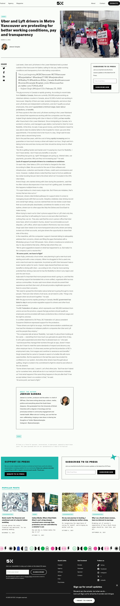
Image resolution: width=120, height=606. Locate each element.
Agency (10, 3)
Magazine (19, 3)
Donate (114, 3)
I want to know (84, 600)
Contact (102, 3)
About (93, 3)
